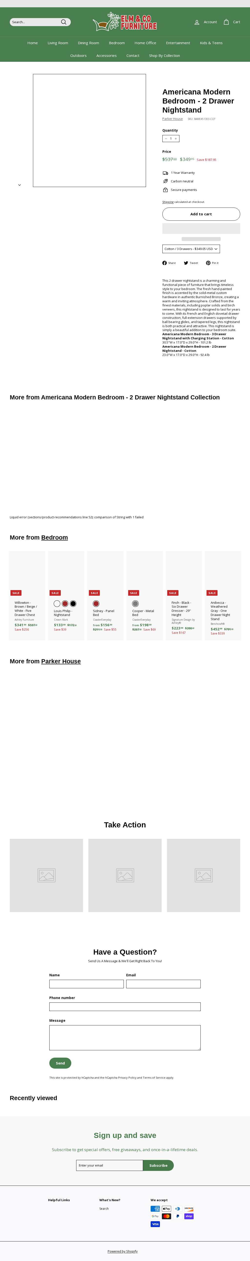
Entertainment (178, 42)
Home (32, 42)
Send (60, 1063)
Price (166, 151)
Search (104, 1209)
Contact (132, 55)
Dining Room (88, 42)
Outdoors (78, 55)
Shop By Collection (164, 55)
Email (131, 975)
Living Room (58, 42)
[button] (201, 228)
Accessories (106, 55)
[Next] (19, 183)
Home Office (145, 42)
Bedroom (117, 42)
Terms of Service (154, 1077)
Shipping (168, 202)
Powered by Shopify (123, 1251)
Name (54, 975)
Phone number (62, 998)
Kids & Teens (211, 42)
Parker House (172, 118)
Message (57, 1020)
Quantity (170, 130)
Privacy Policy (127, 1077)
